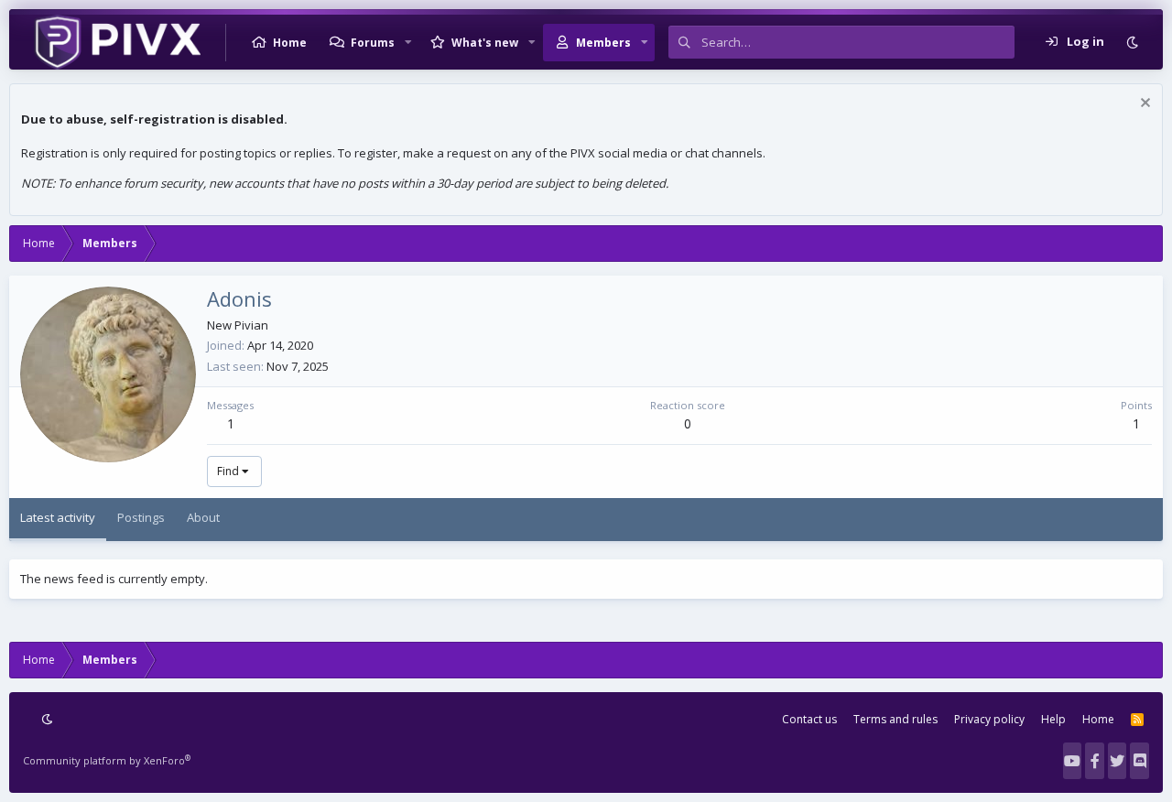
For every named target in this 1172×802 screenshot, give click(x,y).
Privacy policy (989, 719)
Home (290, 42)
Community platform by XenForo (106, 760)
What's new (484, 42)
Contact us (809, 719)
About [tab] (203, 517)
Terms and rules (895, 719)
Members (603, 42)
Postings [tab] (141, 517)
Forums (373, 42)
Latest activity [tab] (57, 517)
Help (1053, 719)
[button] (408, 42)
